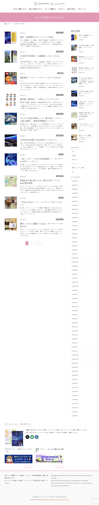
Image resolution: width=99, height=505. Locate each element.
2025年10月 (75, 217)
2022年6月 (75, 315)
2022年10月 (75, 306)
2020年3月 (75, 379)
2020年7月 (75, 367)
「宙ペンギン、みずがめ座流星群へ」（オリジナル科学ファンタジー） (41, 160)
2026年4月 (75, 197)
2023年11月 (75, 282)
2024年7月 (75, 274)
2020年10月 (75, 359)
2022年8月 (75, 311)
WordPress (39, 499)
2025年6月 (75, 234)
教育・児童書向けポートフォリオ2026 (36, 37)
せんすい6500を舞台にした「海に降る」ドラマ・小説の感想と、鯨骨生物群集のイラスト (41, 119)
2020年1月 (75, 387)
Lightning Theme (48, 499)
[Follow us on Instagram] (37, 437)
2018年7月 (75, 412)
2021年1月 (75, 351)
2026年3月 (75, 201)
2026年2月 (75, 205)
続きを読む (28, 467)
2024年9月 (75, 266)
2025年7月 (75, 230)
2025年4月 (75, 242)
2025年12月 (75, 209)
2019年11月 (75, 395)
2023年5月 (75, 294)
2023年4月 (75, 298)
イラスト (59, 33)
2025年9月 (75, 222)
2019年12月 (75, 391)
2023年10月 (75, 286)
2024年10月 (75, 262)
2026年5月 (75, 193)
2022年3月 (75, 319)
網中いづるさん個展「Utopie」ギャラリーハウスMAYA (41, 225)
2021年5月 (75, 339)
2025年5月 (75, 238)
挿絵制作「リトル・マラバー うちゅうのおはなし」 (40, 79)
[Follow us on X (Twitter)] (27, 437)
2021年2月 (75, 347)
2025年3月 (75, 246)
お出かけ (59, 51)
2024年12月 (75, 258)
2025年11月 (75, 213)
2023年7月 (75, 290)
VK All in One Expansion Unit (61, 499)
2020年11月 (75, 355)
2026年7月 (75, 185)
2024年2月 (75, 278)
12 (37, 243)
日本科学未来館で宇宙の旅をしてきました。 (39, 139)
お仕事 (60, 73)
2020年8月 (75, 363)
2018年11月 (75, 404)
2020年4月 (75, 375)
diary (61, 154)
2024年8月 (75, 270)
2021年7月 (75, 335)
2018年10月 (75, 408)
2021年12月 (75, 327)
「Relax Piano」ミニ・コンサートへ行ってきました (41, 203)
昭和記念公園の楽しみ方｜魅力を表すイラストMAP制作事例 (40, 181)
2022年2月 (75, 323)
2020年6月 (75, 371)
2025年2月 (75, 250)
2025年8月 (75, 226)
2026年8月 (75, 181)
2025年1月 (75, 254)
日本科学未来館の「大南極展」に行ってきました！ (40, 57)
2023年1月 (75, 302)
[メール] (32, 437)
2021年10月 (75, 331)
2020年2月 (75, 383)
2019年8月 (75, 400)
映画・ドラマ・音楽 (78, 168)
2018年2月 (75, 416)
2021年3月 (75, 343)
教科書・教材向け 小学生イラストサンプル (39, 99)
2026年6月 (75, 189)
